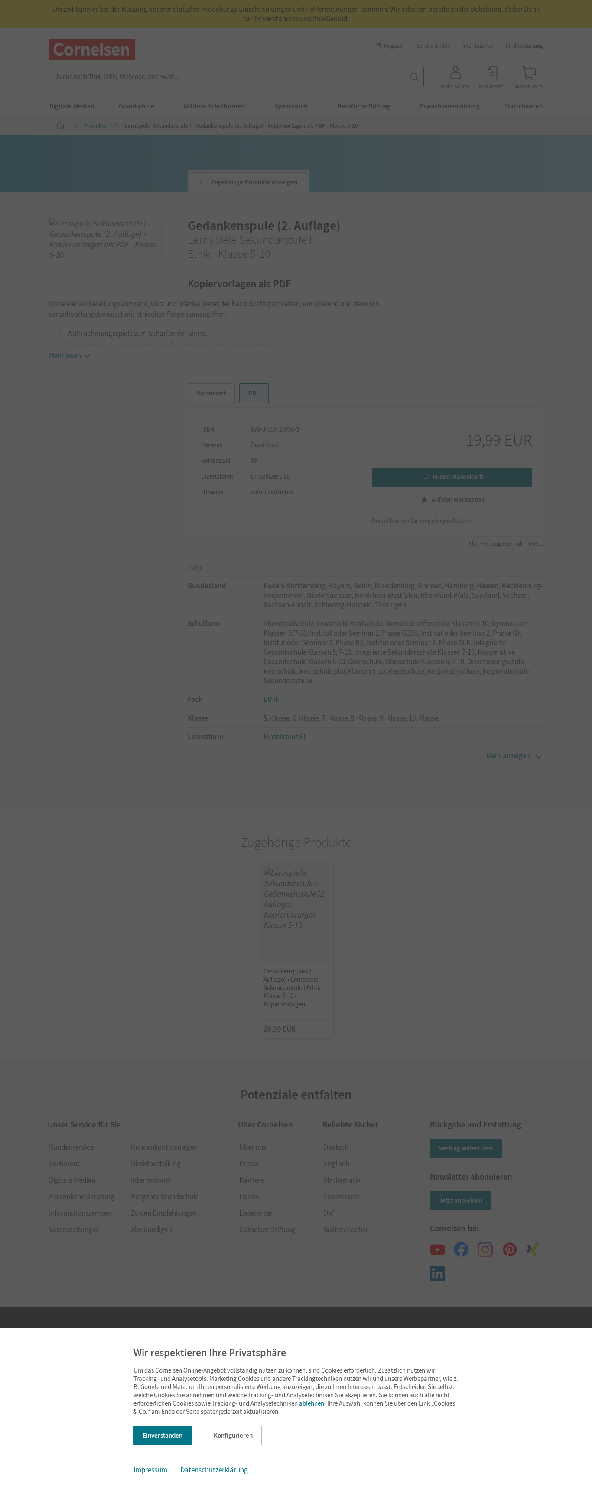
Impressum (150, 1470)
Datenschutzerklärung (214, 1470)
